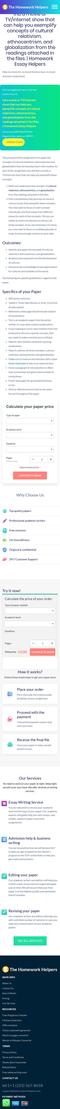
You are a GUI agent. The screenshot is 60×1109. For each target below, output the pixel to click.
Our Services (8, 1003)
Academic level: (13, 617)
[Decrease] (33, 459)
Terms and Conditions (13, 1057)
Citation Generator (12, 1020)
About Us (7, 983)
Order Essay (14, 142)
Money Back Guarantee (14, 1062)
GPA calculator (9, 1025)
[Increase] (51, 459)
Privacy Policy (9, 1052)
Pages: (8, 643)
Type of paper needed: (16, 605)
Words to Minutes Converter (17, 1040)
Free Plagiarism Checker (14, 1015)
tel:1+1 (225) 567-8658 (22, 1085)
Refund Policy (9, 1067)
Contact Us (8, 988)
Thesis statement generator (16, 1030)
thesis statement (31, 363)
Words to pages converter (15, 1035)
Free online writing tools (14, 1072)
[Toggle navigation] (55, 6)
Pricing (5, 998)
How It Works (9, 993)
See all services (30, 941)
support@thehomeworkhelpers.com (21, 1090)
